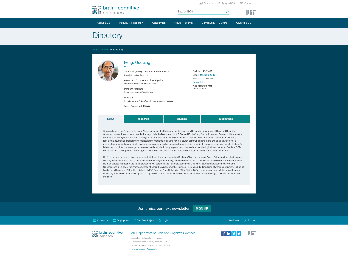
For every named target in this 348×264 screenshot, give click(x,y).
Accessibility (152, 249)
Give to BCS (243, 23)
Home (95, 50)
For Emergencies (137, 249)
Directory (208, 3)
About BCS (103, 23)
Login (165, 221)
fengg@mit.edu (207, 75)
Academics (159, 23)
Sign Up (202, 208)
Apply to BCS (228, 3)
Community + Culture (214, 23)
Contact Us (250, 3)
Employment (123, 221)
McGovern (234, 221)
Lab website (199, 82)
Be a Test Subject (145, 221)
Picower (252, 221)
